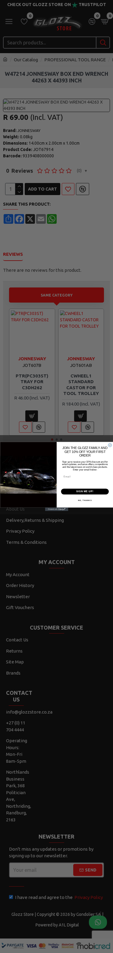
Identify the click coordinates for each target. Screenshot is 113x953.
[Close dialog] (110, 445)
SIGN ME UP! (84, 491)
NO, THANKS (85, 500)
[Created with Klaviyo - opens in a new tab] (56, 509)
